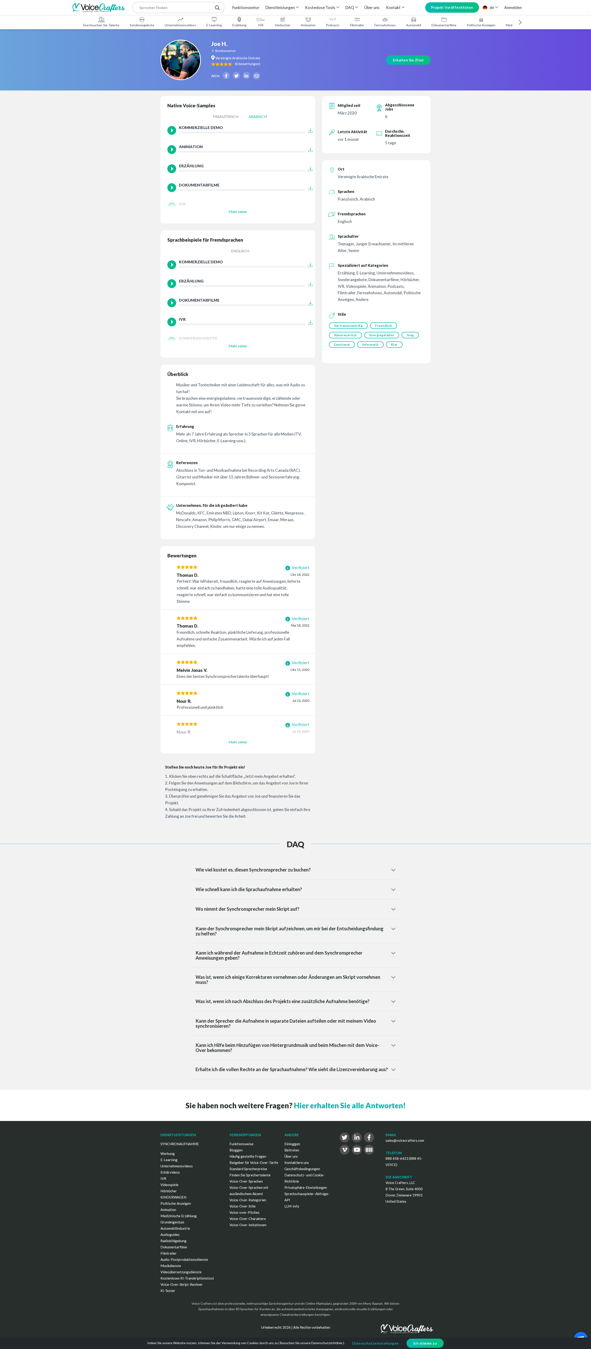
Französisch (226, 116)
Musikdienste (170, 1266)
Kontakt (393, 7)
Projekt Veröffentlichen (452, 7)
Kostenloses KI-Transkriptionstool (187, 1278)
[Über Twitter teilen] (236, 75)
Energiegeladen (381, 335)
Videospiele (169, 1185)
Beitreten (291, 1150)
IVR (260, 25)
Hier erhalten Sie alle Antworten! (350, 1105)
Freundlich (383, 325)
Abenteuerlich (345, 335)
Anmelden (513, 7)
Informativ (370, 344)
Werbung (167, 1153)
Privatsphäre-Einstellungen (305, 1187)
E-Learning (214, 25)
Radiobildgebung (173, 1241)
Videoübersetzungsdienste (181, 1272)
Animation (308, 25)
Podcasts (333, 25)
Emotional (342, 344)
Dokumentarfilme (443, 25)
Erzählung (239, 25)
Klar (394, 344)
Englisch (240, 251)
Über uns (372, 7)
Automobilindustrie (175, 1228)
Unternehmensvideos (180, 25)
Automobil (413, 25)
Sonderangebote (142, 25)
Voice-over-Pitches (244, 1212)
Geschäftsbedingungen (302, 1169)
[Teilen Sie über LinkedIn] (246, 75)
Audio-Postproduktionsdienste (184, 1259)
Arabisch (258, 116)
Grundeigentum (172, 1222)
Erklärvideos (170, 1172)
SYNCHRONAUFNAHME (179, 1144)
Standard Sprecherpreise (248, 1169)
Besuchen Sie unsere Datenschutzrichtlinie (311, 1343)
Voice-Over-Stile (242, 1206)
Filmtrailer (357, 25)
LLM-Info (291, 1206)
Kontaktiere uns (296, 1162)
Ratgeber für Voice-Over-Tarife (253, 1162)
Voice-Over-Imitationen (247, 1225)
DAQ (349, 7)
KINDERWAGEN (173, 1197)
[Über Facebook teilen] (226, 75)
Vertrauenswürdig (348, 325)
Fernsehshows (385, 25)
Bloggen (236, 1150)
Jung (410, 335)
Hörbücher (282, 25)
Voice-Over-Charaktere (247, 1219)
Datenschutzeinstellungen (375, 1343)
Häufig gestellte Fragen (247, 1156)
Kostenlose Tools (320, 7)
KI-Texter (167, 1291)
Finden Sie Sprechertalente (250, 1175)
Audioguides (170, 1234)
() (247, 64)
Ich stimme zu (425, 1343)
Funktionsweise (245, 7)
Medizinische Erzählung (178, 1216)
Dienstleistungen (280, 7)
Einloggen (292, 1144)
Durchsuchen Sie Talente (101, 25)
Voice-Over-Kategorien (247, 1200)
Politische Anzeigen (481, 25)
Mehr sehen (238, 211)
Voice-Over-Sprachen (246, 1181)
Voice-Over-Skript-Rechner (181, 1284)
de (492, 7)
